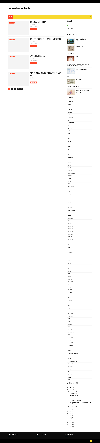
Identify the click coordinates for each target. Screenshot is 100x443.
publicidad (70, 316)
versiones (70, 356)
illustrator (71, 218)
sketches (70, 329)
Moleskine (79, 80)
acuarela (70, 104)
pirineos (70, 300)
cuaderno (70, 175)
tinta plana (70, 342)
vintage (70, 369)
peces (69, 284)
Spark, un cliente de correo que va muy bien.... (80, 402)
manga (69, 263)
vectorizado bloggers (73, 353)
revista (69, 318)
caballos (70, 144)
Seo (69, 326)
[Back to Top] (91, 441)
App (69, 120)
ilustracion (70, 226)
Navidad (70, 273)
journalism (70, 252)
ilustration (71, 231)
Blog (69, 133)
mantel (69, 266)
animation (70, 117)
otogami (70, 279)
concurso (70, 170)
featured (70, 202)
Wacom (69, 377)
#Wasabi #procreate (38, 56)
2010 (70, 420)
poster (69, 311)
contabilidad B (71, 173)
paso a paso (70, 281)
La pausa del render (38, 22)
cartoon (70, 152)
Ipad (69, 247)
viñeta (69, 371)
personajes (70, 292)
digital (69, 181)
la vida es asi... (71, 53)
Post (69, 305)
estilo (69, 194)
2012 (70, 415)
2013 (70, 413)
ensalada (70, 191)
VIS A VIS (70, 374)
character (70, 157)
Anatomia (70, 107)
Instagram (70, 239)
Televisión (70, 337)
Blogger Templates (23, 441)
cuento (69, 178)
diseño (69, 183)
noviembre (73, 394)
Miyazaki (70, 268)
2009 (70, 422)
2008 (70, 424)
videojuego (70, 366)
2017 (70, 409)
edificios (70, 189)
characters (70, 160)
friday (69, 205)
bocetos (70, 141)
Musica (69, 271)
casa (69, 154)
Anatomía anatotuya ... (82, 69)
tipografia (70, 345)
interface (70, 242)
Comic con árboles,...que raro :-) (83, 40)
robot (69, 321)
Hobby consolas (71, 210)
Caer (77, 57)
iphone (69, 250)
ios (69, 244)
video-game (70, 364)
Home (10, 17)
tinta (69, 340)
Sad (68, 76)
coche (69, 162)
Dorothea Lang (71, 186)
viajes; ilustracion (72, 361)
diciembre (73, 391)
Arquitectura (71, 122)
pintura (70, 295)
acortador (70, 101)
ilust (69, 221)
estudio (70, 197)
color (69, 165)
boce (69, 138)
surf (69, 334)
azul (69, 130)
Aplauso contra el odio (73, 87)
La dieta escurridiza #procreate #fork (45, 39)
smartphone (71, 332)
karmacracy (70, 258)
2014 (70, 411)
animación (70, 115)
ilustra (69, 223)
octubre (72, 406)
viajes (69, 358)
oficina (69, 276)
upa (69, 348)
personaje (70, 289)
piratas (69, 297)
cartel (69, 149)
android (70, 109)
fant (69, 199)
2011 (70, 418)
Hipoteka (70, 207)
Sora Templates (15, 441)
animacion (70, 112)
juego (69, 255)
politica (70, 303)
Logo (69, 260)
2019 (70, 389)
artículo (70, 128)
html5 (69, 213)
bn (68, 136)
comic (69, 168)
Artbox (69, 125)
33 (18, 89)
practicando (71, 313)
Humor (69, 215)
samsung (70, 324)
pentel (69, 287)
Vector (69, 350)
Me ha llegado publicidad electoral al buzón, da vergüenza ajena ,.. (78, 65)
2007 (70, 426)
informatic (70, 236)
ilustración (11, 22)
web (69, 379)
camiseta (70, 146)
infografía (70, 234)
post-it (69, 308)
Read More (33, 29)
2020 (70, 387)
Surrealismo (79, 46)
